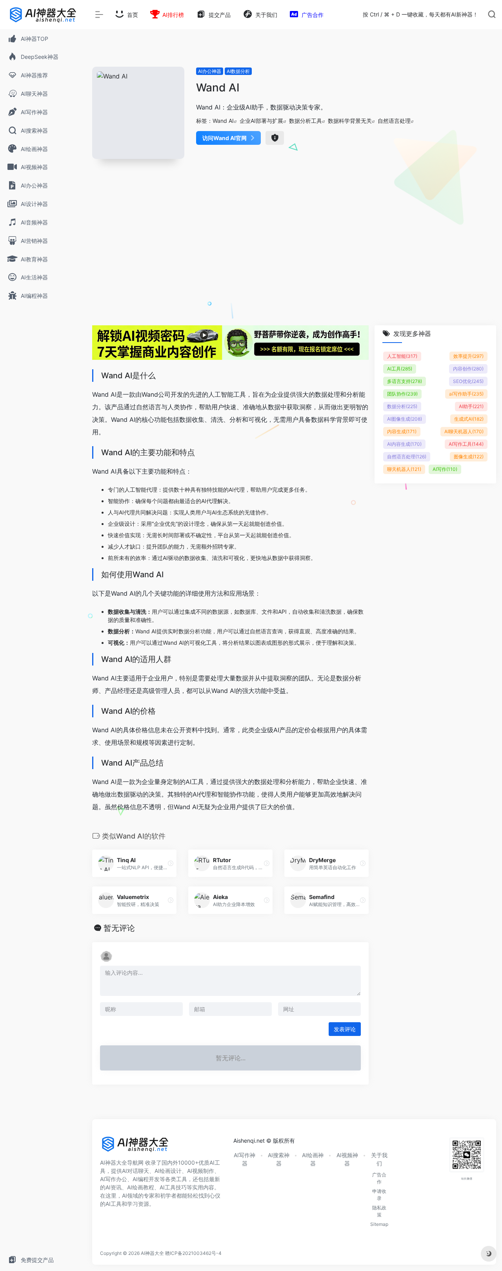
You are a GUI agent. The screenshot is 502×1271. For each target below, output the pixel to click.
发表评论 (345, 1029)
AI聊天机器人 (464, 431)
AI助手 (471, 406)
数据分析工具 (305, 120)
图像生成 (469, 457)
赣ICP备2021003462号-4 (193, 1253)
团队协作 (402, 394)
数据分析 (402, 406)
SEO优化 (468, 381)
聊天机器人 (404, 469)
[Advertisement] (294, 251)
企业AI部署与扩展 (261, 120)
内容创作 (468, 369)
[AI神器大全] (135, 1147)
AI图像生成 (404, 419)
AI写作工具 (466, 444)
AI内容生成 (404, 444)
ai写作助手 (466, 394)
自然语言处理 (394, 120)
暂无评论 (119, 928)
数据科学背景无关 (350, 120)
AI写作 (445, 469)
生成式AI (469, 419)
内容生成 (402, 431)
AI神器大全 (152, 1253)
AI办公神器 (209, 71)
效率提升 (468, 356)
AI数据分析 (238, 71)
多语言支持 (404, 381)
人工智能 (402, 356)
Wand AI (223, 120)
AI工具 (399, 369)
